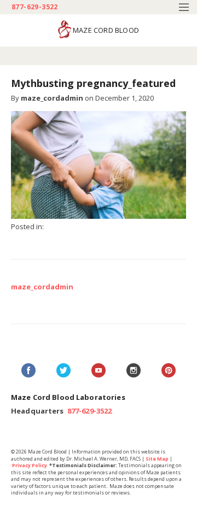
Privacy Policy (29, 465)
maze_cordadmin (52, 98)
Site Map (157, 458)
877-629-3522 (34, 7)
